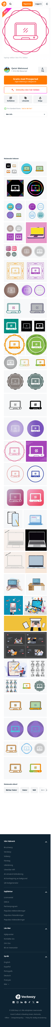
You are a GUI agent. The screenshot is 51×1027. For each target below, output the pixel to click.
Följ (42, 71)
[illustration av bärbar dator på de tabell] (14, 759)
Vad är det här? (27, 108)
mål (34, 1000)
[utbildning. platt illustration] (25, 820)
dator (24, 1000)
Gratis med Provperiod (25, 80)
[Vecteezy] (3, 3)
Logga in (38, 4)
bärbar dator (11, 1000)
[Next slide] (41, 1000)
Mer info (9, 114)
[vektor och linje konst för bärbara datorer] (25, 693)
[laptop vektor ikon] (11, 168)
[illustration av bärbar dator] (14, 737)
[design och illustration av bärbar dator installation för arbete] (35, 758)
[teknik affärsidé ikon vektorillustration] (13, 863)
